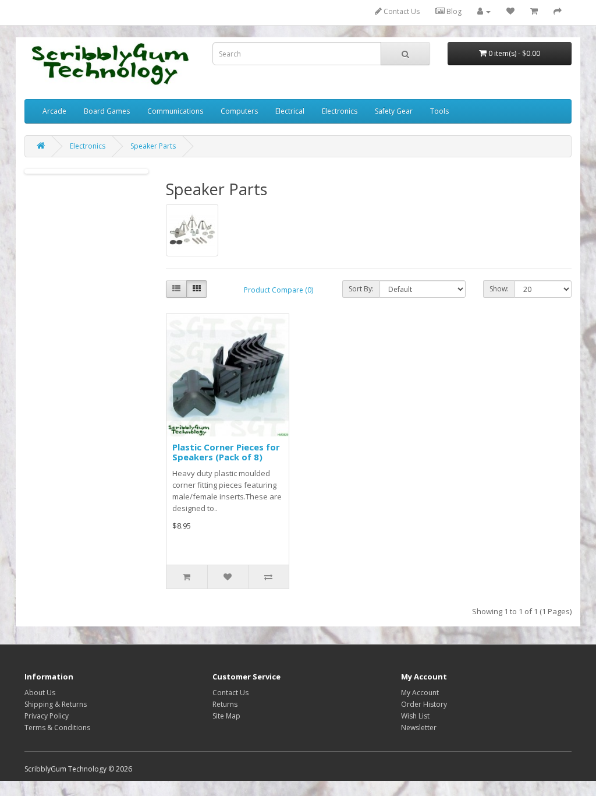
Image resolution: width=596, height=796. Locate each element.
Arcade (54, 111)
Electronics (339, 111)
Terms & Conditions (57, 727)
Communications (175, 111)
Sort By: (361, 289)
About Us (39, 693)
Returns (224, 704)
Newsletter (419, 727)
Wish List (415, 716)
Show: (499, 289)
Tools (439, 111)
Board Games (107, 111)
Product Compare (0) (278, 290)
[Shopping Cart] (534, 11)
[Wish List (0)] (510, 11)
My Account (420, 693)
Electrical (289, 111)
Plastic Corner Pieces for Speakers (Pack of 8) (226, 452)
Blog (453, 11)
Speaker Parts (153, 146)
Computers (239, 111)
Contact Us (401, 11)
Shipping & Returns (55, 704)
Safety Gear (394, 111)
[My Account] (484, 11)
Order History (424, 704)
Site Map (226, 716)
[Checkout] (557, 11)
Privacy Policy (46, 716)
